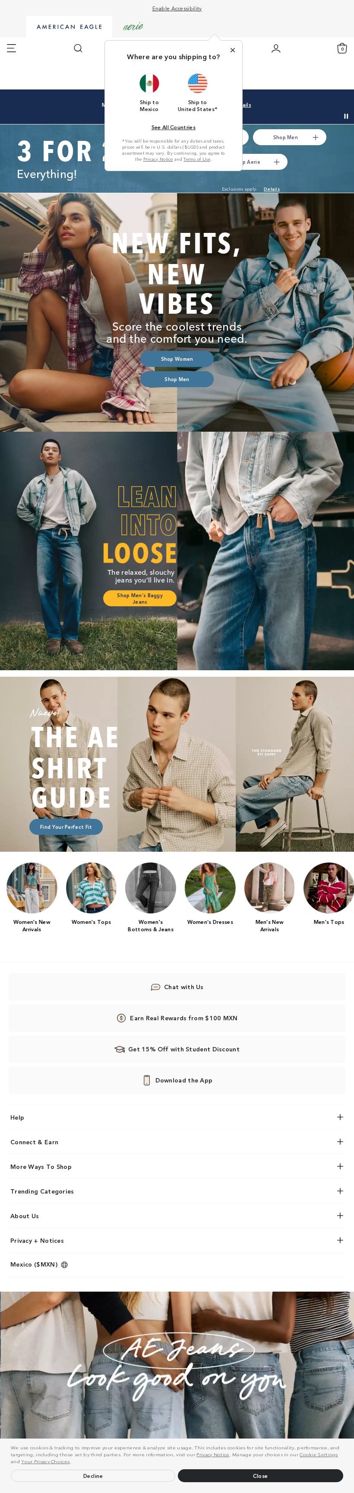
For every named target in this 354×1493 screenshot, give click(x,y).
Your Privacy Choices (45, 1461)
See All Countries (174, 127)
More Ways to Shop (41, 1166)
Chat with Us (184, 986)
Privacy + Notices (37, 1240)
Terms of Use (196, 159)
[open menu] (11, 48)
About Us (24, 1215)
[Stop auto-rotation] (346, 116)
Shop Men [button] (285, 137)
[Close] (233, 50)
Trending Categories (42, 1191)
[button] (73, 1462)
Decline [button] (93, 1475)
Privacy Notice (212, 1454)
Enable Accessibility (177, 8)
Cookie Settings (319, 1454)
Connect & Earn (34, 1141)
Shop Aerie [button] (246, 161)
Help (17, 1117)
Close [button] (260, 1475)
